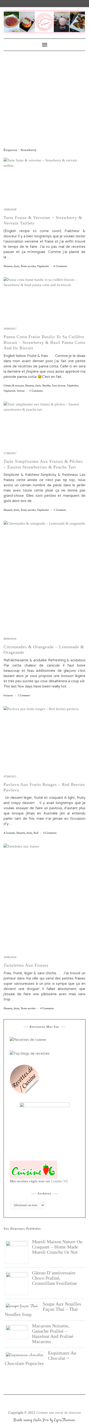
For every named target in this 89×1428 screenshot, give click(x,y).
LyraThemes (64, 1420)
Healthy (46, 385)
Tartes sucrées (28, 266)
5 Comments (36, 390)
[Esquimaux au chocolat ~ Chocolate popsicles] (26, 1355)
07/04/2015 (10, 776)
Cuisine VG (59, 1181)
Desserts (8, 266)
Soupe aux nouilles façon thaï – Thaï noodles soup (43, 1309)
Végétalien (73, 385)
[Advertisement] (44, 97)
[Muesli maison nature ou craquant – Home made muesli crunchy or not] (18, 1251)
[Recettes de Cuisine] (28, 1039)
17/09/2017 (10, 453)
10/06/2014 (10, 957)
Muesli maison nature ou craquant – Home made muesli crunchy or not (57, 1247)
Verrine (21, 390)
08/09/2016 (10, 638)
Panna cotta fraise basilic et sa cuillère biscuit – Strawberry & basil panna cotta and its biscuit (44, 342)
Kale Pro (41, 1420)
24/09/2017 (10, 328)
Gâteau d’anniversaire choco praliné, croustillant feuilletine (54, 1278)
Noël (35, 832)
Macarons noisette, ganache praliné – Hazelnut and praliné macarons (52, 1333)
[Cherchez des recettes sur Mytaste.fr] (30, 1053)
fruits (16, 266)
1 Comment (60, 509)
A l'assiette (9, 832)
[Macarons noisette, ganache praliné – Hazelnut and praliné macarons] (18, 1331)
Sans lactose (59, 385)
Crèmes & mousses (14, 385)
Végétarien (43, 266)
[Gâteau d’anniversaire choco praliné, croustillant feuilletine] (18, 1283)
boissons (8, 695)
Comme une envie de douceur (58, 1412)
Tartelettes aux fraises (26, 965)
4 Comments (49, 832)
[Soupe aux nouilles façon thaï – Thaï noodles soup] (24, 1306)
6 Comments (60, 266)
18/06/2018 (10, 209)
